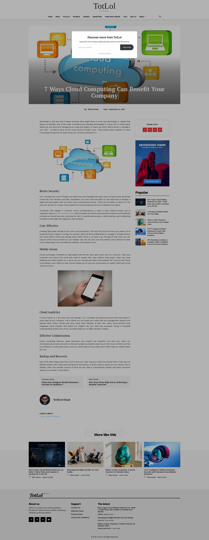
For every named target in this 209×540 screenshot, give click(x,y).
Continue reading (104, 53)
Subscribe (127, 47)
